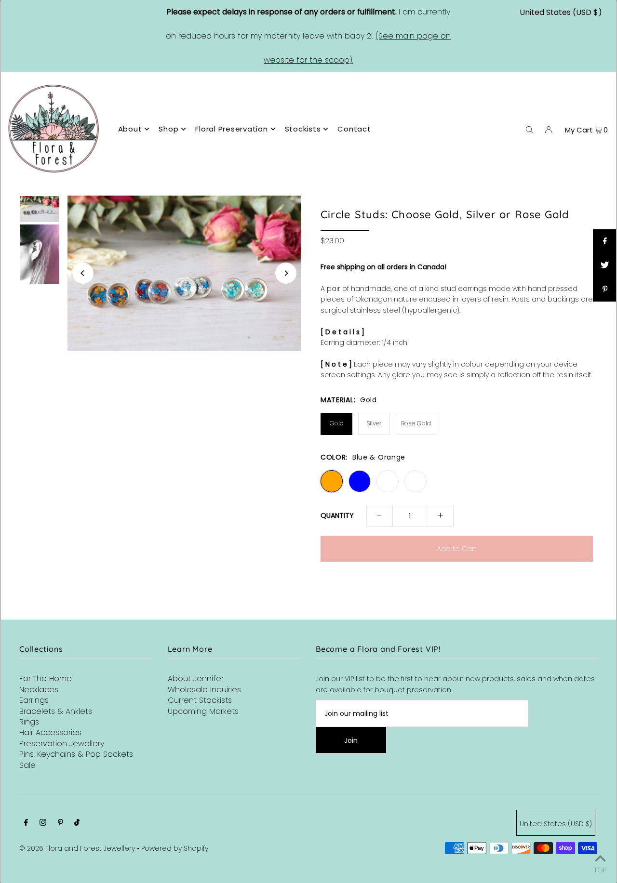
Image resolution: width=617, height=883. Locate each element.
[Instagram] (43, 823)
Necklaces (38, 689)
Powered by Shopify (174, 848)
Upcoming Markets (203, 711)
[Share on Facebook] (605, 241)
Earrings (34, 700)
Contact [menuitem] (354, 129)
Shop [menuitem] (168, 129)
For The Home (45, 678)
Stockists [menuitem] (303, 129)
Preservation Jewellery (61, 743)
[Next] (285, 273)
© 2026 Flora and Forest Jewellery (77, 848)
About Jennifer (196, 678)
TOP (600, 869)
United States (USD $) (561, 12)
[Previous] (83, 273)
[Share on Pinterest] (605, 289)
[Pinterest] (60, 823)
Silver (374, 423)
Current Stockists (200, 700)
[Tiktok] (77, 823)
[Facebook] (26, 823)
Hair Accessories (50, 732)
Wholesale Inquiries (204, 689)
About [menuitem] (130, 129)
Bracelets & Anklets (55, 711)
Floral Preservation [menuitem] (231, 129)
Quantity (337, 515)
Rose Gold (416, 423)
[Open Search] (529, 129)
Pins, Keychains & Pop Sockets (76, 754)
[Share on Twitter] (605, 265)
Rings (29, 721)
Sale (27, 765)
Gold (337, 423)
